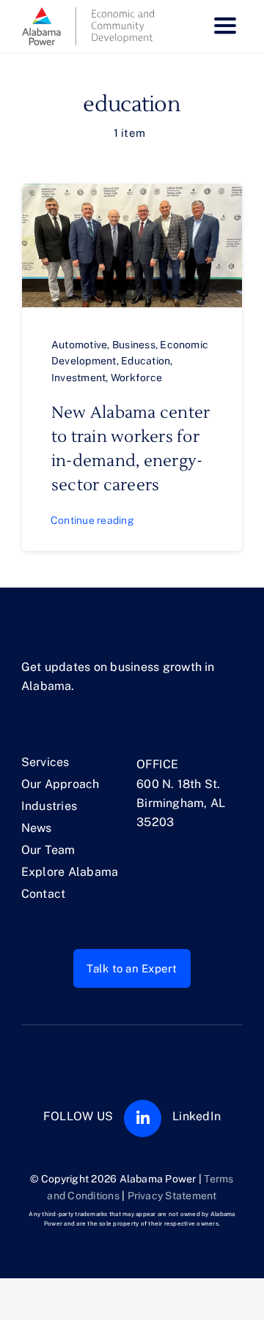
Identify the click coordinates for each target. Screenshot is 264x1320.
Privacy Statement (172, 1195)
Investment (78, 377)
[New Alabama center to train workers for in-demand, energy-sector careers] (132, 193)
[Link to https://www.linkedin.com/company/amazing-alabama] (142, 1118)
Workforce (136, 377)
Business (133, 344)
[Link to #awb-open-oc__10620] (225, 26)
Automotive (79, 344)
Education (145, 361)
